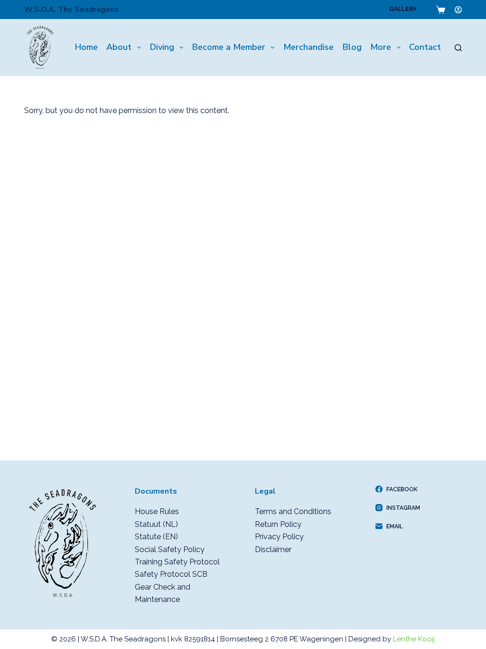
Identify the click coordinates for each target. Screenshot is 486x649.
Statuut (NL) (156, 524)
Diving (162, 47)
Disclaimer (273, 549)
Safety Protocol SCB (171, 574)
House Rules (157, 511)
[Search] (458, 47)
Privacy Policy (279, 536)
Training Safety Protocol (177, 561)
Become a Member (228, 47)
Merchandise (308, 47)
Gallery (403, 9)
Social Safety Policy (170, 549)
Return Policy (278, 524)
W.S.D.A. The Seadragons (71, 9)
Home (86, 47)
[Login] (458, 9)
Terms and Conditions (293, 511)
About (118, 47)
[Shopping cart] (438, 9)
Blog (352, 47)
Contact (425, 47)
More (380, 47)
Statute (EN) (156, 536)
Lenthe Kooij (414, 639)
